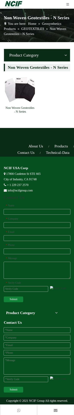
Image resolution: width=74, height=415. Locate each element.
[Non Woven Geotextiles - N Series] (20, 88)
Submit (13, 299)
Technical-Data (57, 152)
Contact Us (26, 152)
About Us (35, 146)
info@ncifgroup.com (20, 190)
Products (61, 146)
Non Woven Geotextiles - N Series (20, 109)
